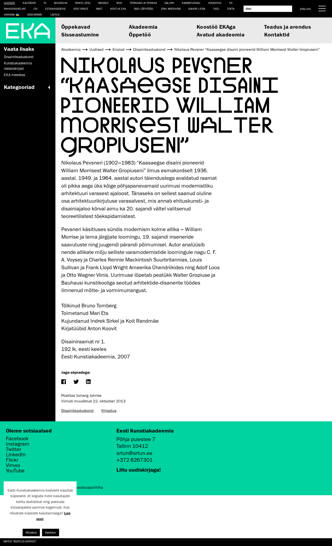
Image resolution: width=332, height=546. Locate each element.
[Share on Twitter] (75, 382)
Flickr (12, 460)
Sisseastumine (80, 34)
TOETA (230, 8)
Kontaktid (276, 34)
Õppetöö (140, 34)
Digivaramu (35, 14)
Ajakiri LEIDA (196, 8)
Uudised (9, 2)
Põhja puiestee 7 (135, 439)
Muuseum (60, 2)
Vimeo (13, 465)
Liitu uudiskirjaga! (138, 470)
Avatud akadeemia (221, 34)
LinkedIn (16, 454)
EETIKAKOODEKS (55, 8)
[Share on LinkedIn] (88, 382)
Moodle (103, 2)
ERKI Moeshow (171, 8)
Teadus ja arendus (287, 27)
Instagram (17, 444)
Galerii (169, 2)
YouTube (15, 470)
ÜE (230, 2)
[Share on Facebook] (63, 382)
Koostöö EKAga (216, 27)
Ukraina (9, 14)
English (305, 8)
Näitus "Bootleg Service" (19, 541)
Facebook (17, 438)
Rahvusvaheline (15, 8)
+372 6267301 (134, 460)
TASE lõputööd (143, 8)
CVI (36, 8)
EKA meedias (14, 75)
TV (45, 2)
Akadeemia (143, 27)
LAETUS (55, 14)
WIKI (119, 2)
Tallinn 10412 (132, 446)
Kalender (29, 2)
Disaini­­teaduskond (18, 57)
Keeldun (50, 532)
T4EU (216, 8)
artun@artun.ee (134, 453)
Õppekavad (75, 27)
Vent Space (80, 8)
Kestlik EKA (118, 8)
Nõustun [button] (31, 532)
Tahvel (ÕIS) (82, 2)
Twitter (13, 449)
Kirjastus (215, 2)
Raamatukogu (191, 2)
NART (99, 8)
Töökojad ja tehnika (143, 2)
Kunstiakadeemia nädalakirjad (18, 66)
